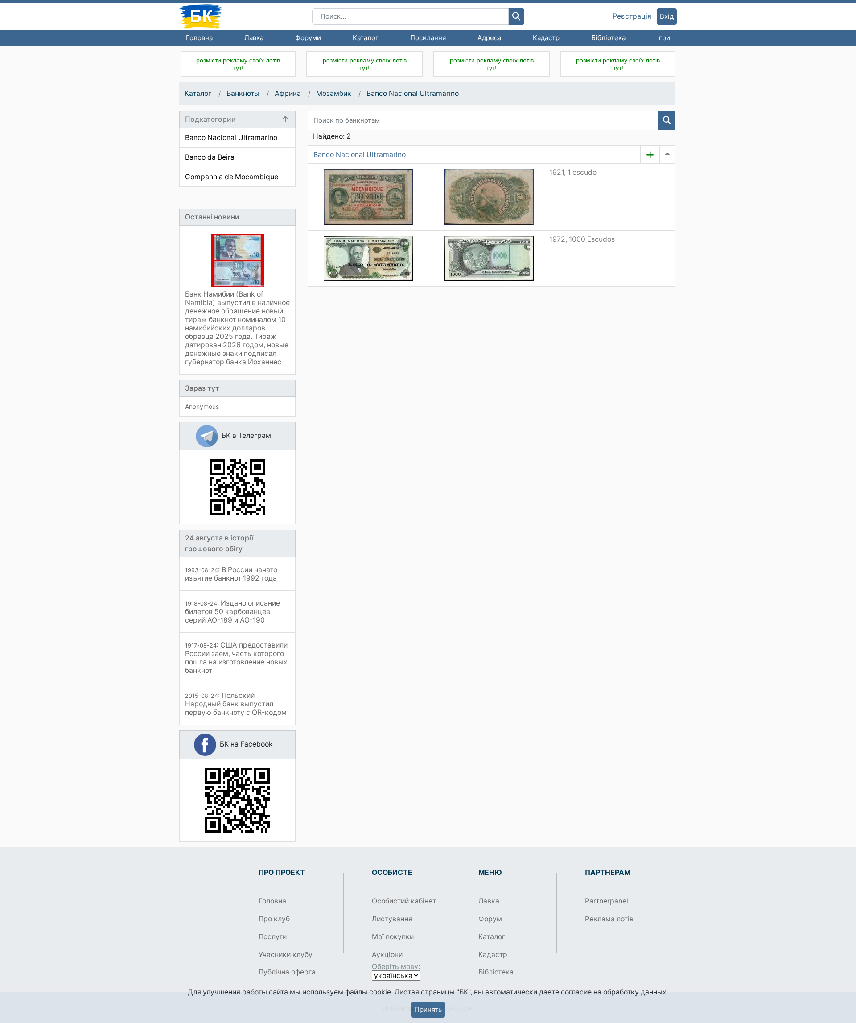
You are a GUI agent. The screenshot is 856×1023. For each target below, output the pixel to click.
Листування (392, 919)
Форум (490, 919)
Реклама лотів (609, 919)
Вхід (667, 16)
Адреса (489, 37)
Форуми (308, 37)
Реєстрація (632, 16)
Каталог (366, 37)
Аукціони (387, 954)
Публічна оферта (287, 972)
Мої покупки (393, 936)
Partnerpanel (606, 901)
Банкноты (242, 93)
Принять (428, 1009)
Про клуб (274, 919)
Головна (199, 37)
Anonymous (202, 406)
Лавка (253, 37)
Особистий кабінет (404, 901)
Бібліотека (608, 37)
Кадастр (546, 37)
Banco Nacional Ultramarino (412, 93)
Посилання (428, 37)
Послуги (273, 936)
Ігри (663, 37)
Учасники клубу (286, 954)
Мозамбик (333, 93)
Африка (288, 93)
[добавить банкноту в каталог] (650, 154)
